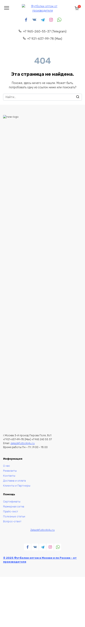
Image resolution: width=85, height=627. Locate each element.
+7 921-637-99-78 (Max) (44, 39)
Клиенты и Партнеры (16, 485)
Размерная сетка (13, 506)
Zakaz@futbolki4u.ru (42, 529)
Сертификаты (11, 501)
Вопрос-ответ (12, 521)
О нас (6, 465)
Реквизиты (10, 470)
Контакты (9, 475)
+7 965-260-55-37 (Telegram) (44, 31)
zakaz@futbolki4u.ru (23, 443)
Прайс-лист (10, 511)
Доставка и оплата (14, 480)
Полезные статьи (14, 516)
